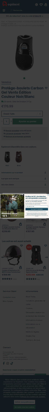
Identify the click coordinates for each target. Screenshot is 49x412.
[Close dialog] (48, 194)
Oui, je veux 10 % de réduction (37, 209)
